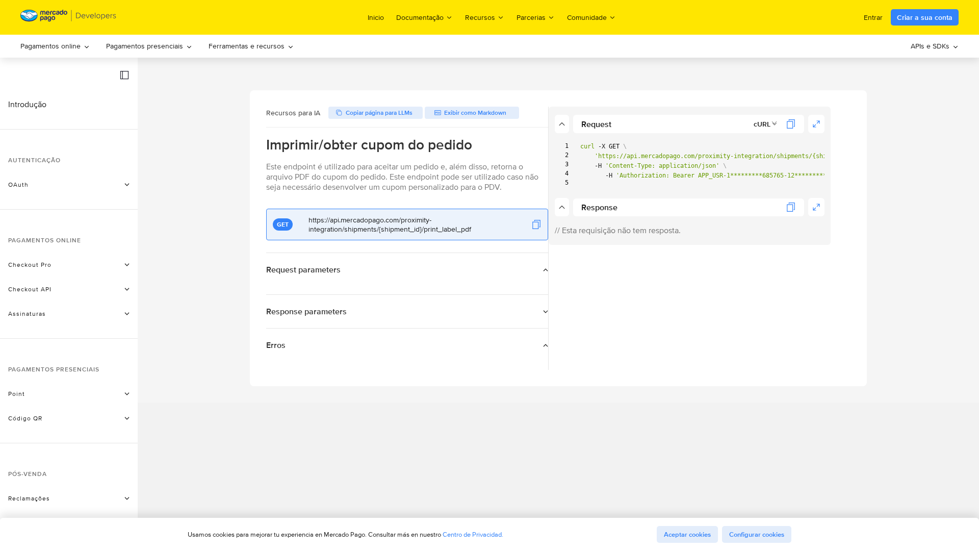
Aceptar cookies (687, 534)
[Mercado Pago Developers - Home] (68, 18)
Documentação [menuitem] (420, 17)
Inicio (376, 17)
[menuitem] (55, 46)
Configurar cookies (756, 534)
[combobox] (766, 124)
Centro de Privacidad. (473, 534)
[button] (124, 75)
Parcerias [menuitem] (531, 17)
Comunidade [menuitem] (587, 17)
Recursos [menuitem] (480, 17)
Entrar (873, 17)
